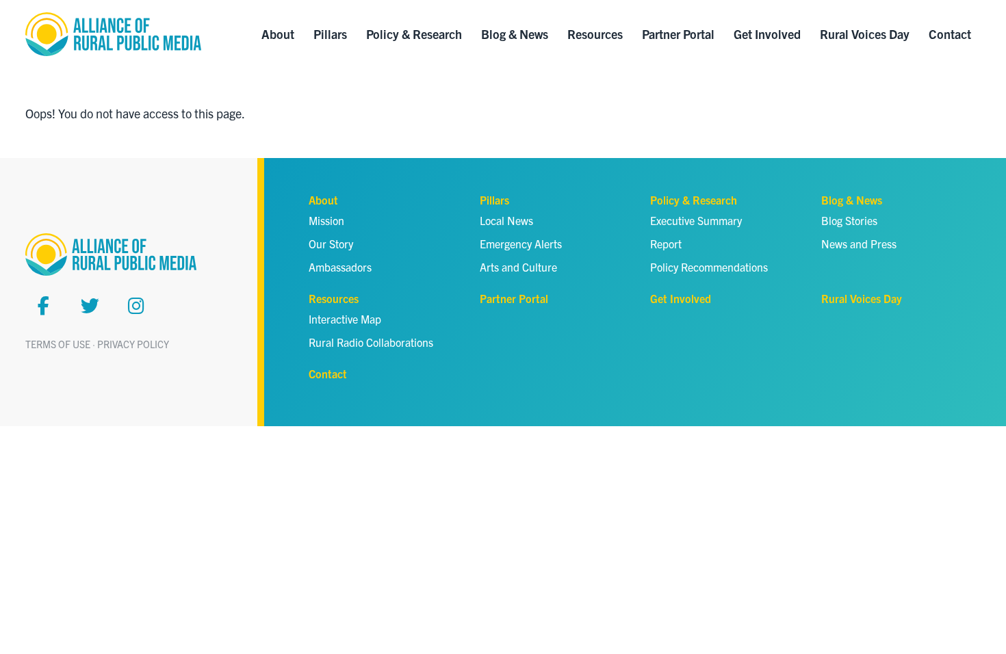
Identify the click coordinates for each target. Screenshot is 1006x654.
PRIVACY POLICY (133, 344)
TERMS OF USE (57, 344)
